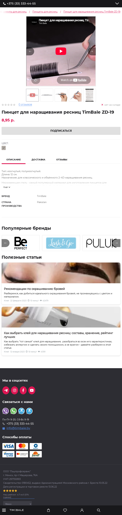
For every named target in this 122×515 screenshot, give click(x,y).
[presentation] (6, 243)
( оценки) (16, 495)
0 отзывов (25, 104)
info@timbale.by (18, 428)
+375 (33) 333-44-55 (21, 4)
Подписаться (61, 130)
